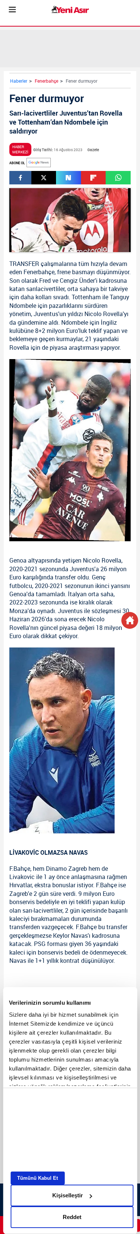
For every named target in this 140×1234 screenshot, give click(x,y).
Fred (45, 280)
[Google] (39, 162)
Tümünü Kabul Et (37, 1178)
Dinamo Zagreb (66, 868)
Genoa (18, 560)
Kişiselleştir (67, 1195)
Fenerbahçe (46, 81)
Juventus (46, 314)
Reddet (72, 1217)
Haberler (18, 81)
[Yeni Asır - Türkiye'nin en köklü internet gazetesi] (70, 9)
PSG (40, 944)
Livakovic (22, 877)
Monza (18, 611)
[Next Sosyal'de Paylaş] (68, 177)
